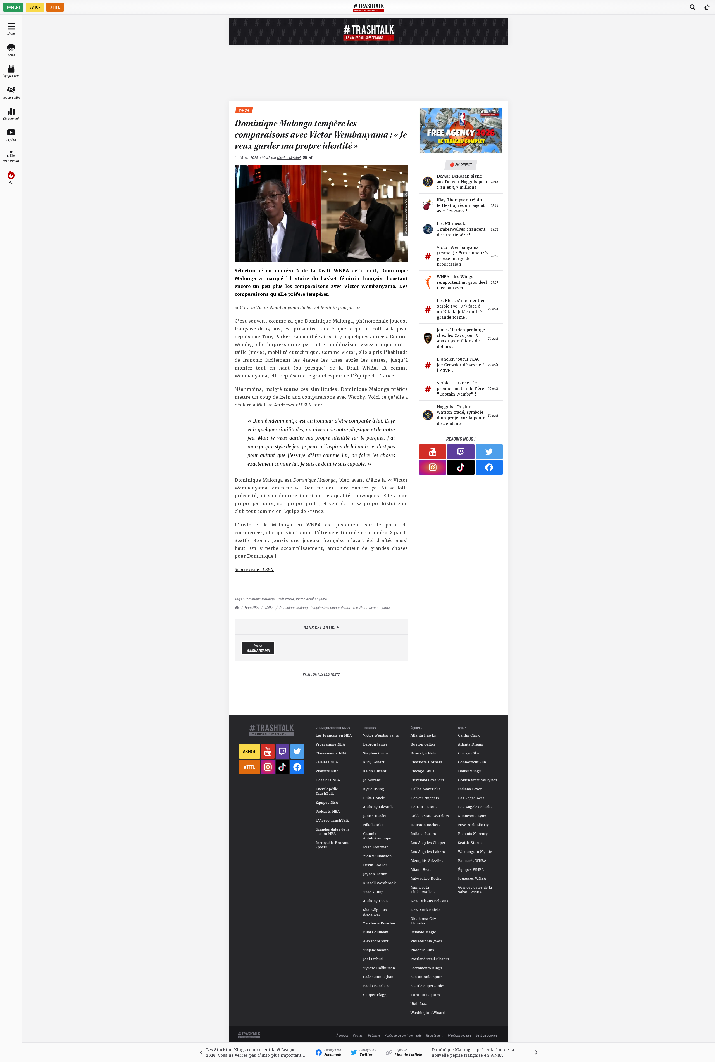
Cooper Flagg (375, 995)
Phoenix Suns (422, 950)
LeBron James (375, 744)
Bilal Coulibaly (375, 932)
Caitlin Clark (469, 735)
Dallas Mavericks (425, 789)
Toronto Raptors (425, 995)
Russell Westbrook (379, 883)
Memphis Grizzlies (427, 860)
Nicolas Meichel (289, 157)
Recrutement (435, 1035)
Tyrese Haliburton (379, 968)
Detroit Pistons (424, 807)
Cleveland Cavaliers (427, 780)
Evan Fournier (375, 847)
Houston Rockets (425, 825)
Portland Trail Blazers (430, 959)
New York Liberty (473, 825)
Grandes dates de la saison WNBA (475, 889)
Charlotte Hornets (426, 762)
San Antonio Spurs (427, 977)
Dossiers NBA (328, 780)
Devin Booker (375, 865)
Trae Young (373, 892)
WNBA (269, 607)
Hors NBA (252, 607)
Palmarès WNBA (472, 860)
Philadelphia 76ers (427, 941)
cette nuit (364, 271)
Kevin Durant (374, 771)
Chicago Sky (468, 753)
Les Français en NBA (334, 735)
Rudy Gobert (373, 762)
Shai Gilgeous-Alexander (376, 912)
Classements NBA (331, 753)
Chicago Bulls (422, 771)
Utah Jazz (419, 1004)
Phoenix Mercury (473, 834)
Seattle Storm (470, 843)
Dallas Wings (469, 771)
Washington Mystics (476, 852)
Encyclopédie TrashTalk (327, 791)
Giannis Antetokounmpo (377, 836)
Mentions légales (459, 1035)
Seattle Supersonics (428, 986)
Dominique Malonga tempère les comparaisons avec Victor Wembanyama (334, 607)
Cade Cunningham (378, 977)
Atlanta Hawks (423, 735)
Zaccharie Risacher (379, 923)
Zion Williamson (377, 856)
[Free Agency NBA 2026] (461, 130)
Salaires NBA (327, 762)
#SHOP (34, 7)
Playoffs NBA (327, 771)
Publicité (374, 1035)
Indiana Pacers (423, 834)
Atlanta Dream (470, 744)
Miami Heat (421, 869)
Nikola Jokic (373, 825)
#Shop (249, 751)
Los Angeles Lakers (428, 852)
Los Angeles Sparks (475, 807)
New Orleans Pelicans (429, 901)
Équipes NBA (327, 802)
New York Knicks (426, 910)
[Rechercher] (692, 7)
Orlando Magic (423, 932)
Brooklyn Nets (423, 753)
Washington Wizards (429, 1013)
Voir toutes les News (321, 674)
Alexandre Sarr (376, 941)
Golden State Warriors (430, 816)
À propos (343, 1035)
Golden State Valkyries (477, 780)
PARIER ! (13, 7)
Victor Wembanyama (311, 599)
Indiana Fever (470, 789)
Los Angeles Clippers (429, 843)
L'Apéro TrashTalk (332, 820)
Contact (358, 1035)
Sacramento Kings (426, 968)
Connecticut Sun (472, 762)
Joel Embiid (373, 959)
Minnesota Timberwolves (423, 889)
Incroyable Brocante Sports (333, 845)
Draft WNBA (285, 599)
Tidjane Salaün (376, 950)
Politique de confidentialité (403, 1035)
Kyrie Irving (373, 789)
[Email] (304, 157)
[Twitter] (310, 157)
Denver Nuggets (425, 798)
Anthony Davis (376, 901)
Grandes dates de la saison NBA (332, 831)
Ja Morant (371, 780)
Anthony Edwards (378, 807)
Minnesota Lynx (472, 816)
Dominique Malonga (259, 599)
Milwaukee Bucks (426, 878)
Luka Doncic (374, 798)
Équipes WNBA (471, 869)
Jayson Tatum (375, 874)
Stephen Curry (375, 753)
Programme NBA (330, 744)
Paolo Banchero (376, 986)
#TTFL (55, 7)
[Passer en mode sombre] (707, 7)
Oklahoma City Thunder (423, 921)
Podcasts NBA (328, 811)
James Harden (375, 816)
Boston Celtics (423, 744)
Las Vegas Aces (471, 798)
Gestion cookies (486, 1035)
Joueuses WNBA (472, 878)
